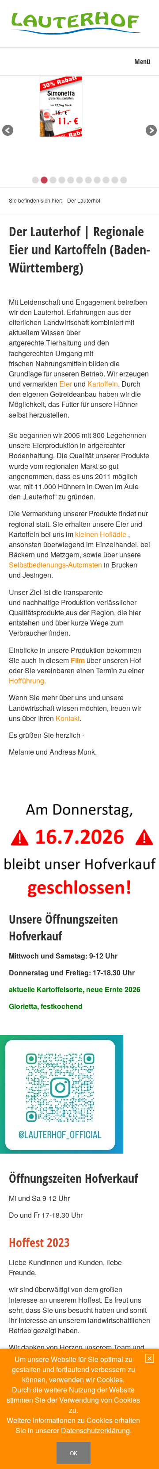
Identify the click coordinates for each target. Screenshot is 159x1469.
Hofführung (26, 680)
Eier (65, 384)
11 (123, 180)
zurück (8, 131)
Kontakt (68, 718)
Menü (142, 61)
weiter (150, 131)
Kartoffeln (102, 384)
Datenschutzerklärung (95, 1430)
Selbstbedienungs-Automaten (55, 565)
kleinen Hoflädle (100, 534)
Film (78, 660)
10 (114, 180)
